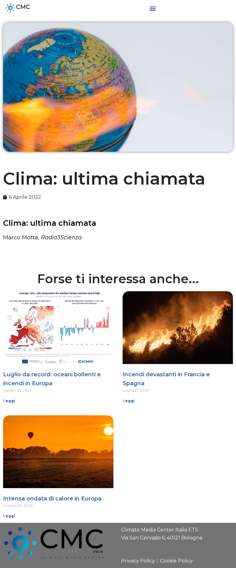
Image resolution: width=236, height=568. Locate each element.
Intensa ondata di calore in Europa (52, 498)
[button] (153, 8)
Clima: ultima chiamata (49, 223)
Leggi (9, 400)
